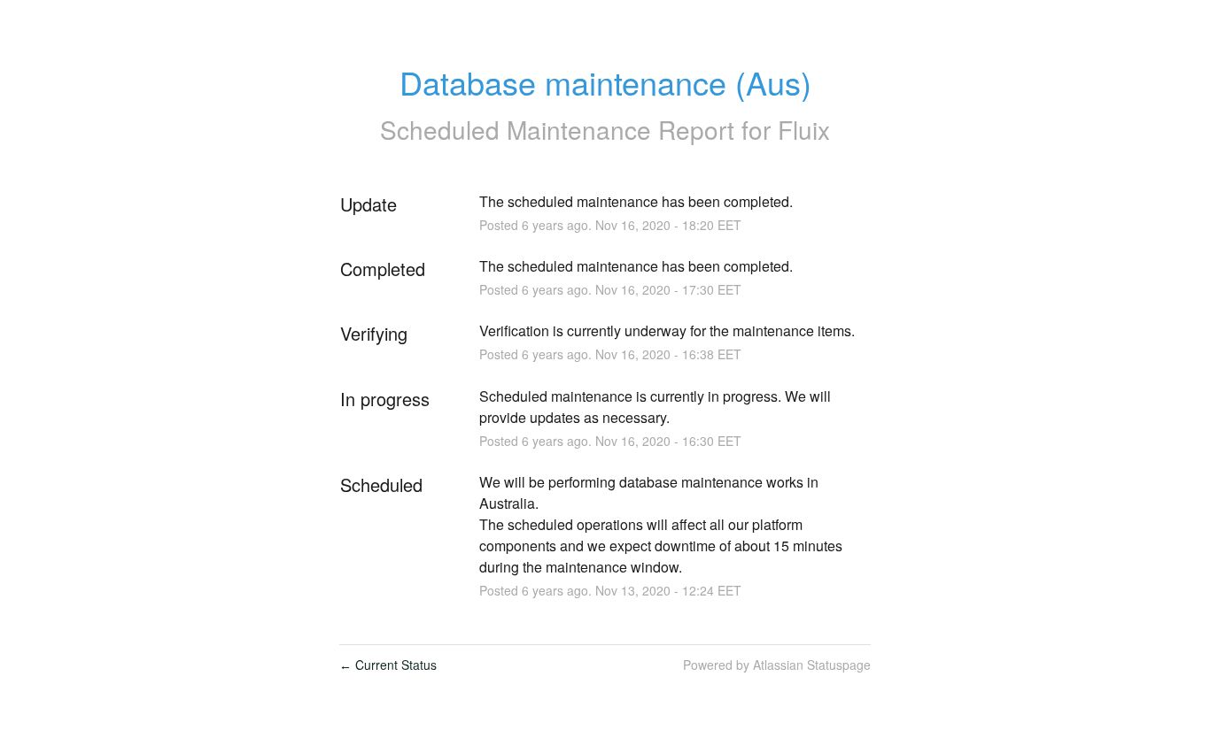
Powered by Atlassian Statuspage (777, 664)
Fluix (804, 129)
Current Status (388, 664)
